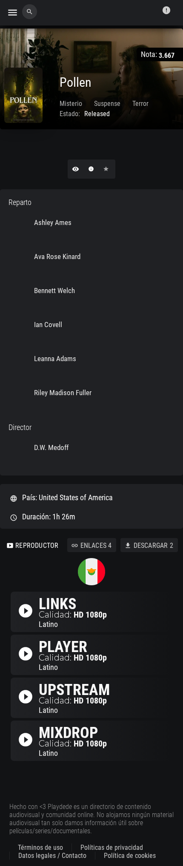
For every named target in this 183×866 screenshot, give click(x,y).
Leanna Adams (55, 358)
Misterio (71, 104)
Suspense (107, 104)
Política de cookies (130, 856)
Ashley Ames (52, 222)
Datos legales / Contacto (52, 856)
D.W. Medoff (51, 447)
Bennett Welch (54, 290)
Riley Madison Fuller (63, 392)
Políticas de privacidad (111, 847)
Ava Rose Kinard (57, 256)
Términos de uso (40, 847)
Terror (140, 104)
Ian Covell (48, 324)
